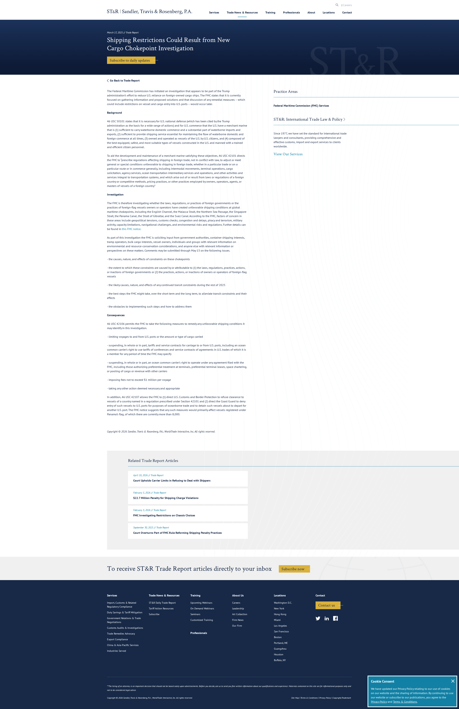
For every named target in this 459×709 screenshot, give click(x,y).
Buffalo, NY (280, 660)
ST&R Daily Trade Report (162, 602)
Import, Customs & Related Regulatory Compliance (121, 604)
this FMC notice (131, 229)
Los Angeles (280, 625)
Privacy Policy (379, 701)
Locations (329, 12)
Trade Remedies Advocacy (121, 633)
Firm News (237, 620)
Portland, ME (281, 643)
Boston (278, 637)
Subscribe (154, 614)
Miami (277, 620)
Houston (278, 654)
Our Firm (237, 625)
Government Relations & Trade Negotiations (124, 620)
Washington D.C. (283, 602)
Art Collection (239, 614)
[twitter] (319, 618)
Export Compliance (117, 639)
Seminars (195, 614)
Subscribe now (292, 568)
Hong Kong (280, 614)
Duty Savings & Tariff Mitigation (124, 612)
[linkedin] (327, 618)
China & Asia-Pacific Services (123, 645)
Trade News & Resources (242, 12)
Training (270, 12)
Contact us (326, 605)
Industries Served (116, 650)
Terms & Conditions (405, 701)
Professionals (291, 12)
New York (279, 608)
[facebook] (336, 618)
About (311, 12)
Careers (347, 5)
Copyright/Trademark (342, 697)
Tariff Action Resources (161, 608)
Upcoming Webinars (201, 602)
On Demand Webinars (202, 608)
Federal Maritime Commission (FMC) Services (301, 105)
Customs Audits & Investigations (125, 627)
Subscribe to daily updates (130, 60)
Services (214, 12)
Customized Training (201, 620)
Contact (347, 12)
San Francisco (281, 631)
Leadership (238, 608)
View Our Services (288, 153)
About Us (238, 595)
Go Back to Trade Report (124, 80)
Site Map (295, 697)
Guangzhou (280, 648)
